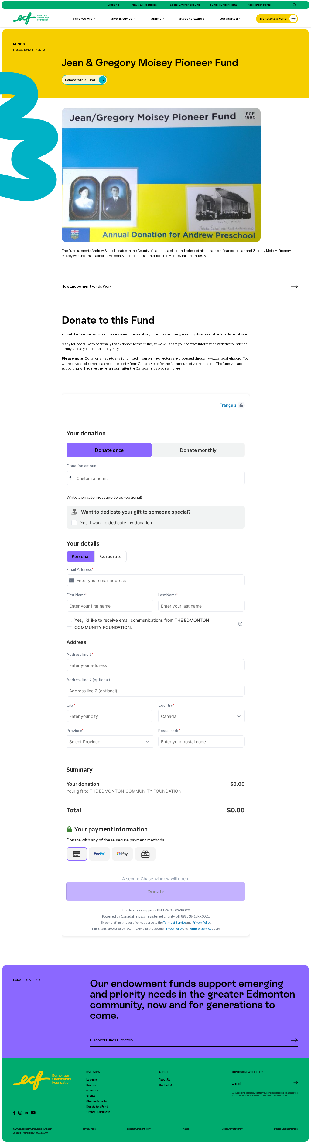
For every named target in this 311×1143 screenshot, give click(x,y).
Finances (186, 1129)
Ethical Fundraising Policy (286, 1129)
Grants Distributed (98, 1112)
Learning (92, 1079)
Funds (19, 44)
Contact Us (166, 1085)
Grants (90, 1095)
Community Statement (232, 1129)
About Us (164, 1079)
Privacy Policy (89, 1129)
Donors (91, 1085)
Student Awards (96, 1101)
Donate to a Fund (97, 1106)
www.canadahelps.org (224, 358)
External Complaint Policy (139, 1129)
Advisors (92, 1090)
